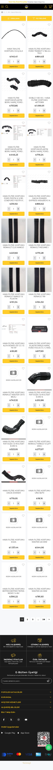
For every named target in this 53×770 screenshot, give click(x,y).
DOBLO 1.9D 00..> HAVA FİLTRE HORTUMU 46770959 (39, 100)
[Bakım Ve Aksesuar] (6, 12)
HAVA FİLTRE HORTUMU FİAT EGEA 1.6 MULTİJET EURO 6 (39, 394)
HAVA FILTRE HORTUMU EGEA (14, 541)
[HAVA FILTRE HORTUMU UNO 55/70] (39, 476)
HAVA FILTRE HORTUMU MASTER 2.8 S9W (39, 541)
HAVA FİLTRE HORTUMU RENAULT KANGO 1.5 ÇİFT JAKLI (39, 443)
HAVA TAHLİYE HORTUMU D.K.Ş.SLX (13, 50)
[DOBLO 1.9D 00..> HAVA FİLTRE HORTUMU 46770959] (39, 83)
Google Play (9, 733)
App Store (24, 733)
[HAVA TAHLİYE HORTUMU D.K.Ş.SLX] (13, 34)
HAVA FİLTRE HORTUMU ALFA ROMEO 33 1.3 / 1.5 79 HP (14, 345)
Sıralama (15, 18)
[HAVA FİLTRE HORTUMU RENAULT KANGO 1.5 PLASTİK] (13, 280)
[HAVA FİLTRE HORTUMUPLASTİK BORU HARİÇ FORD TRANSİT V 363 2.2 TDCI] (13, 83)
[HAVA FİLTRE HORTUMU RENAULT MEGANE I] (39, 231)
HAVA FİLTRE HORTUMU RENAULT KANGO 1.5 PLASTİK (14, 296)
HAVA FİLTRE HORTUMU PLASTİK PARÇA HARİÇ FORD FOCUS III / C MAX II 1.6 (39, 345)
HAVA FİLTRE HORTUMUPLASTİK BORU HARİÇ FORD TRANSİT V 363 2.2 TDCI (13, 100)
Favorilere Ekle (23, 24)
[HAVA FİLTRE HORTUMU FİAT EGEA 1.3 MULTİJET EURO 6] (13, 427)
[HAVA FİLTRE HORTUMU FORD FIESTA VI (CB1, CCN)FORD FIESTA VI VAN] (13, 181)
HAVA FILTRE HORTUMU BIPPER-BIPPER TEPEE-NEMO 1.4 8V (13, 591)
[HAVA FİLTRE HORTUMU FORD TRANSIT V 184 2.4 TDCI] (39, 34)
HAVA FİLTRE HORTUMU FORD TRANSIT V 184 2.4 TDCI (39, 51)
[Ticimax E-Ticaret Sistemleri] (26, 763)
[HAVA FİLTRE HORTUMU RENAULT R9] (39, 280)
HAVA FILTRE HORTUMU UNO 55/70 (39, 492)
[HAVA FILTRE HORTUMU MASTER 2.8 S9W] (39, 525)
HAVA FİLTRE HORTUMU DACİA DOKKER (14, 492)
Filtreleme (41, 18)
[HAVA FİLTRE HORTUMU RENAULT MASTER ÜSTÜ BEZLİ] (13, 378)
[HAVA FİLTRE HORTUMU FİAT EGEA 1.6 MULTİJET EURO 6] (39, 378)
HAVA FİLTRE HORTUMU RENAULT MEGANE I (39, 246)
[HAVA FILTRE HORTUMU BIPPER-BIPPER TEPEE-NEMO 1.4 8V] (13, 574)
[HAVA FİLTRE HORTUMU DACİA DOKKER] (13, 476)
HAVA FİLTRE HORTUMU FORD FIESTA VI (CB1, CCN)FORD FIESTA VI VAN (14, 198)
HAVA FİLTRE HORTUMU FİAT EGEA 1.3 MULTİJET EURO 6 (14, 443)
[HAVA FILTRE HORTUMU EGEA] (13, 525)
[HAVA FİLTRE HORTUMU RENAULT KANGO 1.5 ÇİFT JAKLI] (39, 427)
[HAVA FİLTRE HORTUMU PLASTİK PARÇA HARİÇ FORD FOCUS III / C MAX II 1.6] (39, 329)
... (38, 619)
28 (43, 619)
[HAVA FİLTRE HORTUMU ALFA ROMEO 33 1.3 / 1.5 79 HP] (13, 329)
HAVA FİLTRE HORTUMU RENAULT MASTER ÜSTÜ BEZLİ (14, 394)
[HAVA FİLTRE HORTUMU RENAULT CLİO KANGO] (13, 231)
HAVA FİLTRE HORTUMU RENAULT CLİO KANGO (14, 246)
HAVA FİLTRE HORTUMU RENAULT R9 (39, 295)
